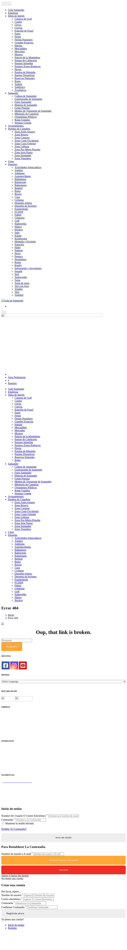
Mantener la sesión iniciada (19, 823)
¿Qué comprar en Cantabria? (16, 787)
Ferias (18, 36)
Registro (12, 383)
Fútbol (18, 214)
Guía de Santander (11, 799)
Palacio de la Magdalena (27, 57)
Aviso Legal (7, 719)
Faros (17, 33)
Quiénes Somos (9, 713)
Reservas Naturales (25, 78)
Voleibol (19, 295)
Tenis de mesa (22, 283)
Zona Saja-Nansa (24, 152)
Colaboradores (9, 728)
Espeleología (21, 209)
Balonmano (21, 185)
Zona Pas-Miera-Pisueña (27, 149)
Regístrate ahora (15, 913)
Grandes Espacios (24, 42)
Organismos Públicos (26, 116)
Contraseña (7, 819)
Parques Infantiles (24, 63)
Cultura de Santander (26, 96)
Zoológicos (20, 90)
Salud (4, 756)
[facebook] (6, 665)
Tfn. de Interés (9, 747)
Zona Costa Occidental (27, 140)
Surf (17, 274)
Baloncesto (20, 182)
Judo (17, 232)
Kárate (18, 235)
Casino (18, 21)
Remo (18, 262)
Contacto (6, 716)
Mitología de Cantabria (27, 114)
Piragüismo (20, 259)
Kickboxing (21, 238)
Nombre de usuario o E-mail (16, 854)
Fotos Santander (23, 102)
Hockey (19, 229)
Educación (6, 768)
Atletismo (20, 173)
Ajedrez (19, 170)
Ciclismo (19, 200)
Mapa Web (7, 725)
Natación (19, 244)
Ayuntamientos (16, 125)
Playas (18, 69)
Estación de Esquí (24, 30)
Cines (11, 161)
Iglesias (18, 45)
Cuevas (18, 27)
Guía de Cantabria (10, 802)
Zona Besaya (21, 134)
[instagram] (14, 665)
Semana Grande (23, 122)
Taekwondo (21, 277)
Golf (17, 220)
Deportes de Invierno (26, 206)
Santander (13, 93)
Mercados (20, 51)
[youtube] (23, 665)
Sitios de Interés (16, 16)
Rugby (18, 265)
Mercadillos (21, 48)
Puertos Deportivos (25, 75)
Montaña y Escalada (25, 241)
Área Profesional (16, 377)
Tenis (17, 280)
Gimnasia (19, 217)
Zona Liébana (22, 146)
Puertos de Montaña (25, 72)
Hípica (18, 226)
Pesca (18, 253)
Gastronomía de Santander (28, 99)
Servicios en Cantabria (13, 790)
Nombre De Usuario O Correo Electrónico (23, 815)
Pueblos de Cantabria (19, 128)
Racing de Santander (12, 765)
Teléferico (20, 87)
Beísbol (18, 188)
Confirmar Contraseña (12, 907)
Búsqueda (11, 646)
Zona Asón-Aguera (25, 131)
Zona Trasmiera (23, 158)
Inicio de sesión (16, 925)
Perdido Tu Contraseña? (13, 829)
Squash (18, 271)
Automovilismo (23, 176)
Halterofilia (20, 223)
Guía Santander (16, 10)
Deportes (12, 164)
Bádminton (20, 179)
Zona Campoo (22, 137)
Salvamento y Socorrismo (28, 268)
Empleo (5, 759)
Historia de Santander (26, 105)
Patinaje (19, 250)
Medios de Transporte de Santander (33, 111)
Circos (18, 24)
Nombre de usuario (11, 895)
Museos (19, 54)
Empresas (13, 13)
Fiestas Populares (24, 39)
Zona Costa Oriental (25, 143)
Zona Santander (23, 155)
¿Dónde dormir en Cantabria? (16, 784)
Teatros (18, 84)
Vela (17, 292)
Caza (17, 197)
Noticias (5, 731)
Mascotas (6, 762)
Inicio (11, 615)
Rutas (18, 81)
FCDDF (19, 211)
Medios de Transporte (12, 750)
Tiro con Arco (22, 286)
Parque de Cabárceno (26, 60)
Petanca (19, 256)
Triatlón (19, 289)
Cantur (4, 753)
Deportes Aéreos (23, 203)
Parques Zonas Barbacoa (28, 66)
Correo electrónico (11, 899)
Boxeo (18, 194)
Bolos (18, 191)
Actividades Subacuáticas (28, 167)
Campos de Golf (23, 18)
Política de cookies (11, 722)
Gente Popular (22, 108)
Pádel (17, 247)
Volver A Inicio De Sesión (15, 875)
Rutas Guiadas (22, 119)
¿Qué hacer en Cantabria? (14, 793)
